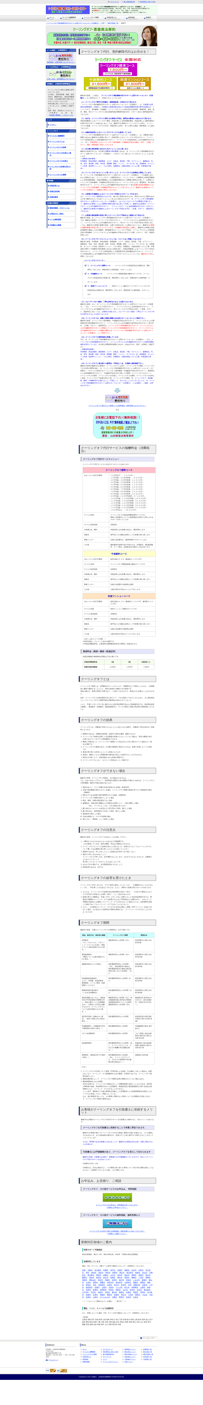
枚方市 (105, 1277)
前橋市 (144, 1280)
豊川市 (114, 1292)
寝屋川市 (137, 1285)
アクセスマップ (53, 1360)
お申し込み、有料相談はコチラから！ (61, 79)
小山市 (144, 1295)
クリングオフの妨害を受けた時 (60, 168)
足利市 (128, 1297)
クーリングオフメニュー (110, 1361)
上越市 (142, 1287)
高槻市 (107, 1280)
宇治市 (93, 1292)
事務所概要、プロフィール (59, 208)
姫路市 (137, 1273)
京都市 (119, 1270)
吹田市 (114, 1280)
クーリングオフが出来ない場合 (60, 154)
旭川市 (121, 1280)
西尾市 (137, 1295)
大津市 (88, 1282)
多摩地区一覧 (147, 1349)
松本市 (123, 1285)
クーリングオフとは (57, 141)
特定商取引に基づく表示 (110, 1351)
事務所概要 (86, 1361)
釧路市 (121, 1292)
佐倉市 (88, 1295)
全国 (83, 1270)
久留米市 (127, 1282)
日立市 (139, 1290)
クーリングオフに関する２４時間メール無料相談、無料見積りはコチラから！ (117, 406)
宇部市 (142, 1292)
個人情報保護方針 (108, 1354)
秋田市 (95, 1282)
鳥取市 (118, 1290)
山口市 (125, 1290)
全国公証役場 (55, 191)
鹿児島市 (130, 1273)
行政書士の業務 (55, 225)
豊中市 (119, 1277)
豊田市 (84, 1277)
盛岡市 (142, 1282)
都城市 (102, 1295)
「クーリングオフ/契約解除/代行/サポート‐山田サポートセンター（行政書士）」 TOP (75, 23)
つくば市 (119, 1287)
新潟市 (93, 1273)
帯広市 (123, 1295)
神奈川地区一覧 (113, 23)
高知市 (128, 1280)
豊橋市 (133, 1277)
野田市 (121, 1297)
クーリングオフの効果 (58, 147)
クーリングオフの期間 (58, 175)
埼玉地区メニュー (130, 1356)
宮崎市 (112, 1277)
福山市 (126, 1275)
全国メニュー (128, 1361)
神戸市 (112, 1270)
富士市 (116, 1285)
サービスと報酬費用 (57, 136)
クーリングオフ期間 (91, 18)
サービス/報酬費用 (69, 18)
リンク (105, 1359)
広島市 (141, 1270)
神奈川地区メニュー (130, 1354)
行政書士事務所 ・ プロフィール (61, 115)
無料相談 (85, 1359)
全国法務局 (54, 197)
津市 (94, 1285)
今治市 (130, 1295)
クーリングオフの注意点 (59, 161)
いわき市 (136, 1280)
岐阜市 (98, 1277)
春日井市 (119, 1282)
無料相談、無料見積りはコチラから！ (61, 62)
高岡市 (135, 1292)
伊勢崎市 (134, 1287)
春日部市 (89, 1287)
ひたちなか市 (105, 1297)
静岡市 (114, 1273)
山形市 (109, 1285)
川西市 (114, 1297)
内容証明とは (55, 186)
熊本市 (107, 1273)
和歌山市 (92, 1280)
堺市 (87, 1273)
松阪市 (116, 1295)
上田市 (95, 1297)
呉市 (129, 1285)
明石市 (88, 1285)
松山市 (144, 1273)
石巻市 (88, 1297)
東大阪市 (91, 1275)
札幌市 (105, 1270)
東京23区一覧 (147, 1351)
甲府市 (111, 1290)
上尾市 (104, 1287)
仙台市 (133, 1270)
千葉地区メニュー (130, 1359)
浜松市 (100, 1273)
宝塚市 (97, 1287)
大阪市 (90, 1270)
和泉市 (100, 1292)
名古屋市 (98, 1270)
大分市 (112, 1275)
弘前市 (107, 1292)
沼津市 (88, 1290)
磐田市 (109, 1295)
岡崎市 (148, 1277)
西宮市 (98, 1275)
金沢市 (119, 1275)
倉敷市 (105, 1275)
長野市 (126, 1277)
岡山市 (121, 1273)
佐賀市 (144, 1285)
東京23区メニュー (130, 1351)
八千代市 (85, 1292)
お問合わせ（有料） (57, 214)
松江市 (126, 1287)
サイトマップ (107, 1356)
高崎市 (84, 1280)
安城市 (128, 1292)
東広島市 (147, 1290)
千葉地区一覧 (147, 1359)
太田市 (111, 1287)
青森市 (135, 1282)
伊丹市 (132, 1290)
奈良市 (100, 1280)
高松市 (91, 1277)
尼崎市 (133, 1275)
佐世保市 (101, 1285)
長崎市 (141, 1275)
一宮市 (141, 1277)
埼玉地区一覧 (147, 1356)
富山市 (148, 1275)
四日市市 (110, 1282)
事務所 (149, 18)
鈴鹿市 (95, 1290)
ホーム (85, 1349)
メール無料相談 (55, 219)
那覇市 (102, 1282)
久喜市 (135, 1297)
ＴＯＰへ (53, 125)
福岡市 (126, 1270)
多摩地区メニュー (130, 1349)
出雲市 (95, 1295)
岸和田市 (103, 1290)
